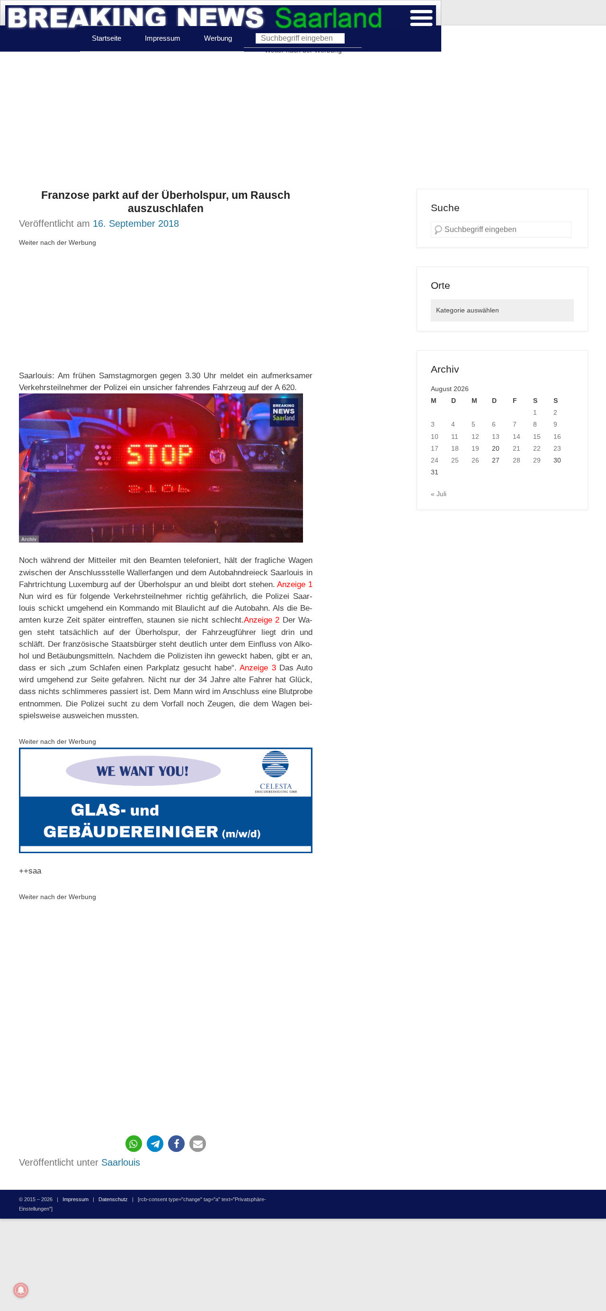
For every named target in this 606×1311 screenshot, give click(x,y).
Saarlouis (120, 1162)
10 (434, 436)
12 (475, 436)
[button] (133, 1143)
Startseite (106, 38)
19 (475, 448)
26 (475, 460)
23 (557, 448)
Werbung (218, 38)
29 (537, 460)
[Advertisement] (303, 122)
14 (516, 436)
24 (434, 460)
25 (455, 460)
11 (454, 436)
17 (434, 448)
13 (495, 436)
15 (537, 436)
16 (557, 436)
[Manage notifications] (20, 1290)
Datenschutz (113, 1199)
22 (537, 448)
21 (516, 448)
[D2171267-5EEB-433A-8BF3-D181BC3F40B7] (165, 800)
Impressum (162, 38)
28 (516, 460)
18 (455, 448)
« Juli (438, 494)
